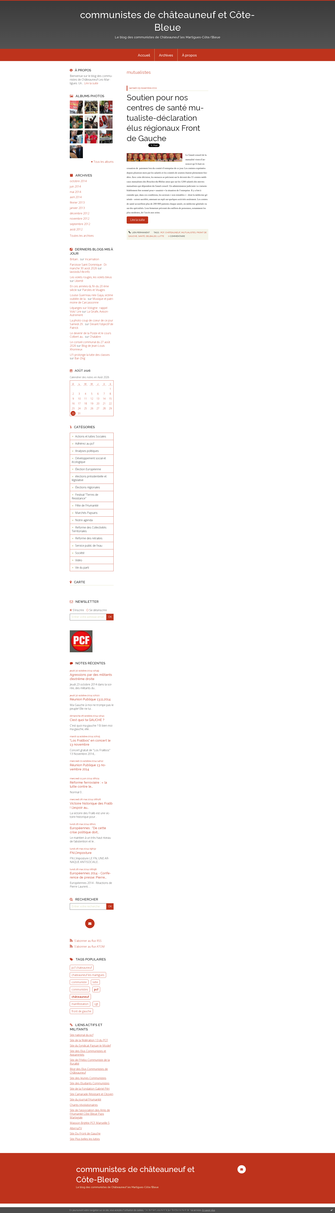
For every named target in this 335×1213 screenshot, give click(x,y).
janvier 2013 (77, 208)
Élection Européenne (88, 469)
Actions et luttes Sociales (90, 436)
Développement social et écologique (89, 460)
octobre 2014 (78, 181)
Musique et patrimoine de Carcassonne (92, 300)
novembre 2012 (79, 218)
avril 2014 (76, 197)
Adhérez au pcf (84, 443)
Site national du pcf (81, 1035)
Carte (79, 582)
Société (79, 553)
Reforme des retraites (88, 538)
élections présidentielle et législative (89, 478)
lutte (95, 982)
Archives (166, 55)
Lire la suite (91, 83)
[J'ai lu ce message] (331, 1210)
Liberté (79, 281)
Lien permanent (140, 232)
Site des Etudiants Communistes (89, 1083)
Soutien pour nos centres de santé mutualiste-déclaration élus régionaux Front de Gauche (165, 118)
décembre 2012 (79, 213)
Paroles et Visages (93, 290)
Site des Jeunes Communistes (88, 1078)
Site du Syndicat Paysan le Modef (90, 1045)
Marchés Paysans (86, 513)
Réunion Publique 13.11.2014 (90, 699)
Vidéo (78, 560)
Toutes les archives (82, 236)
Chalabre (95, 337)
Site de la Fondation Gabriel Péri (90, 1089)
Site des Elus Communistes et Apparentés (88, 1053)
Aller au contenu (12, 3)
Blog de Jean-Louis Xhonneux (87, 347)
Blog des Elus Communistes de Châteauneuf (89, 1071)
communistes (80, 989)
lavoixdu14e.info (80, 272)
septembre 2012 (80, 224)
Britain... (74, 259)
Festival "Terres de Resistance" (85, 496)
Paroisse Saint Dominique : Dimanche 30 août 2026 (88, 266)
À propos (189, 55)
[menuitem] (143, 55)
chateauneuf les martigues (88, 975)
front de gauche (81, 1011)
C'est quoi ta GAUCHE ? (87, 720)
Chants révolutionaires (84, 1105)
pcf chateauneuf (82, 968)
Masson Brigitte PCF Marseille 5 (90, 1123)
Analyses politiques (87, 451)
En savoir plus (208, 1210)
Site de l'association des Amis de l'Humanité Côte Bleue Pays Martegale (90, 1113)
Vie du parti (82, 567)
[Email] (90, 923)
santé (141, 236)
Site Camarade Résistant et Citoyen (91, 1094)
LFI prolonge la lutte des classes (90, 355)
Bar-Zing (80, 358)
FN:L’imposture (81, 853)
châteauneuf (80, 997)
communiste (79, 982)
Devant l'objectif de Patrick (91, 326)
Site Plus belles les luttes (85, 1139)
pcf (96, 989)
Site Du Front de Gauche (85, 1133)
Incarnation (92, 259)
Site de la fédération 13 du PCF (89, 1040)
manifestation (80, 1004)
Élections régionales (87, 487)
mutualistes (188, 232)
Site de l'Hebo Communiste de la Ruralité (90, 1061)
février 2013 (77, 202)
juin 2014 (75, 186)
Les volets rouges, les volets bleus (91, 277)
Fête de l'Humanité (86, 505)
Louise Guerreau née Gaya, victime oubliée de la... (91, 297)
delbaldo (151, 236)
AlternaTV (76, 1128)
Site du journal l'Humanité (85, 1099)
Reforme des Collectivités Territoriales (89, 529)
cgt (96, 1004)
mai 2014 (75, 192)
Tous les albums (104, 162)
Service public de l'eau (88, 545)
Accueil (144, 55)
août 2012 (76, 229)
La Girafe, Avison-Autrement (89, 313)
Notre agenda (84, 520)
